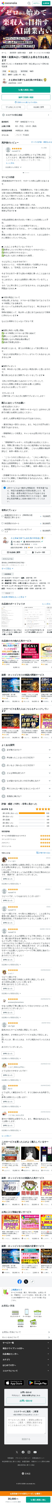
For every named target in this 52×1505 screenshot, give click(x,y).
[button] (26, 750)
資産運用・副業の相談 (18, 52)
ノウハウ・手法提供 (22, 135)
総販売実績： (15, 83)
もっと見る (10, 163)
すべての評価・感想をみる (41, 142)
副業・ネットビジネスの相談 (39, 52)
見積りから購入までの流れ (27, 102)
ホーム (4, 52)
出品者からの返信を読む (11, 883)
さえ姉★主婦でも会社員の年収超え (26, 538)
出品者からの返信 (12, 167)
